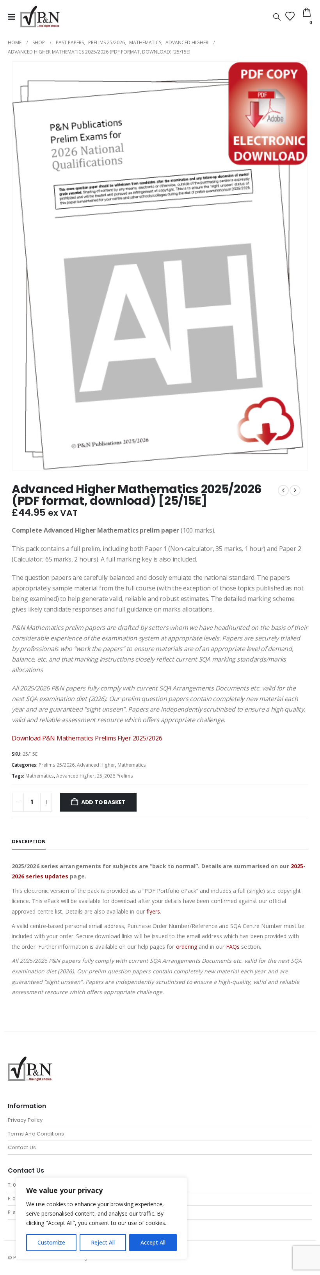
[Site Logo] (40, 16)
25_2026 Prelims (115, 776)
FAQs (233, 946)
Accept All (152, 1242)
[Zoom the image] (30, 1061)
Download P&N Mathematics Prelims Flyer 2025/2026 (87, 738)
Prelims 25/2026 (57, 765)
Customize (51, 1242)
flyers (153, 911)
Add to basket (103, 802)
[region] (101, 1218)
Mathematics (131, 765)
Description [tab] (29, 841)
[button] (14, 16)
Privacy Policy (25, 1120)
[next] (295, 490)
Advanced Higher (96, 765)
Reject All (103, 1242)
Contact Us (22, 1147)
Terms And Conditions (36, 1133)
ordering (186, 946)
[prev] (283, 490)
